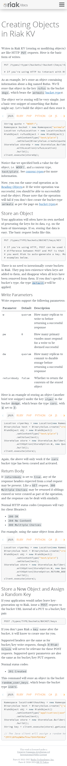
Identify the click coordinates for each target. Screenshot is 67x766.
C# (50, 116)
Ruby (20, 116)
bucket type (53, 92)
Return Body (12, 471)
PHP (29, 116)
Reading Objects (11, 187)
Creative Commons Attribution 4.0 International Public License (33, 753)
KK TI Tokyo (42, 762)
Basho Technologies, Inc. (42, 759)
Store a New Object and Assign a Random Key (32, 591)
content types (35, 171)
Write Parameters (17, 294)
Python (40, 116)
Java (10, 116)
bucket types (47, 204)
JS (56, 116)
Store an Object (17, 213)
